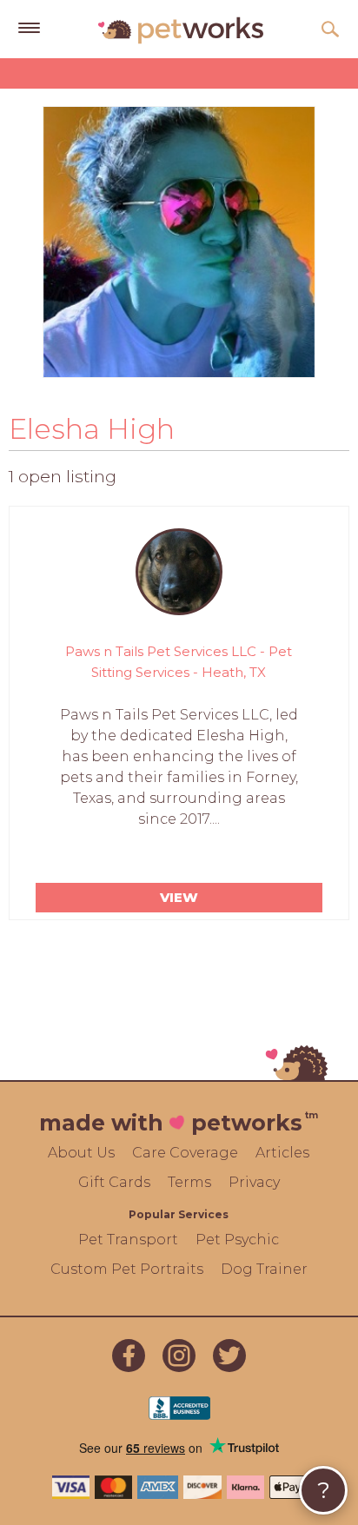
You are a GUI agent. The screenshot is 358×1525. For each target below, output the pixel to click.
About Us (81, 1152)
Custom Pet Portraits (126, 1269)
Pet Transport (128, 1239)
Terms (189, 1182)
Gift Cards (114, 1182)
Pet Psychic (237, 1239)
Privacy (254, 1182)
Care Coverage (185, 1152)
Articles (282, 1152)
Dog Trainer (264, 1269)
